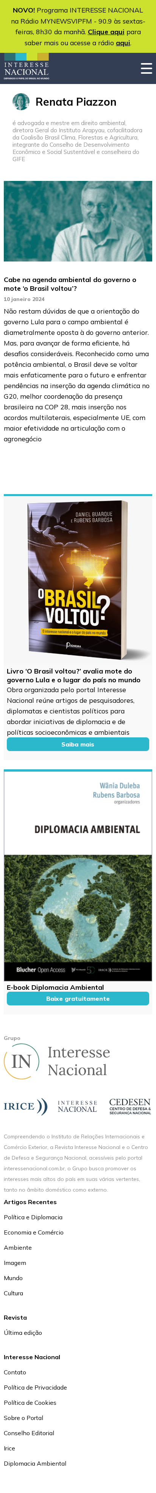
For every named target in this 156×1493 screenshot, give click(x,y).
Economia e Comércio (34, 1232)
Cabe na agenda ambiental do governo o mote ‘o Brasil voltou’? (70, 284)
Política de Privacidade (35, 1387)
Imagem (15, 1262)
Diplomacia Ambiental (35, 1463)
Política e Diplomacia (33, 1217)
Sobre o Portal (23, 1418)
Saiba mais (77, 744)
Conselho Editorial (29, 1433)
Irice (9, 1448)
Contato (15, 1372)
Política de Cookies (30, 1402)
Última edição (23, 1332)
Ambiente (18, 1247)
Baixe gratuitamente (78, 998)
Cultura (13, 1293)
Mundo (13, 1278)
